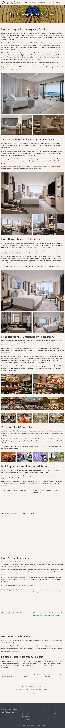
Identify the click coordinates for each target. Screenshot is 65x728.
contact (53, 716)
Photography (32, 2)
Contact (58, 2)
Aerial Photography (26, 719)
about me (53, 710)
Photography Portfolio (26, 710)
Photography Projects (26, 713)
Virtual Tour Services (41, 710)
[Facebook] (2, 716)
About (26, 2)
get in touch (32, 693)
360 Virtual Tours (41, 2)
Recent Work (51, 2)
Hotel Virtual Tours (27, 585)
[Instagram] (6, 716)
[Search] (62, 2)
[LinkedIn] (9, 716)
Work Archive (54, 713)
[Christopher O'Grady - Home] (11, 2)
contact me (16, 651)
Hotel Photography (26, 716)
